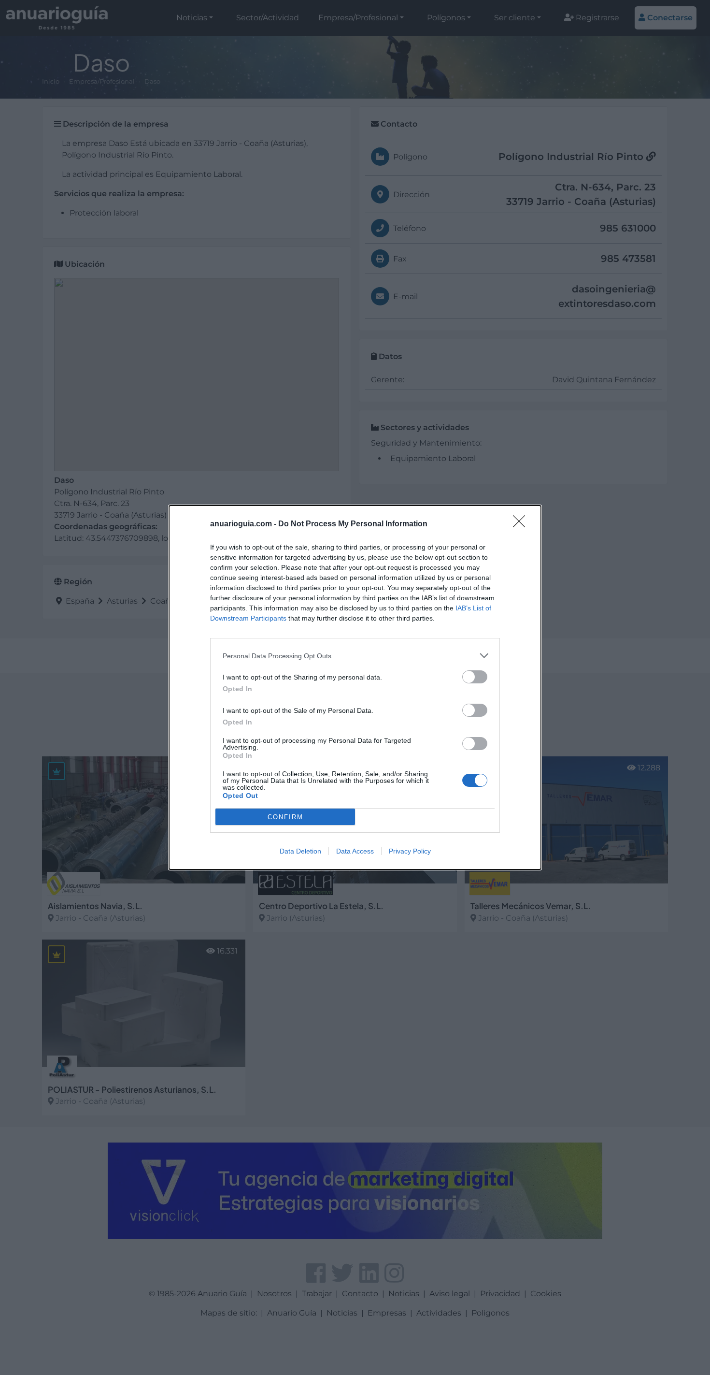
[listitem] (355, 656)
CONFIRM (285, 817)
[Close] (522, 524)
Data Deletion (300, 851)
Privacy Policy (410, 851)
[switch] (474, 676)
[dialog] (355, 687)
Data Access (355, 851)
